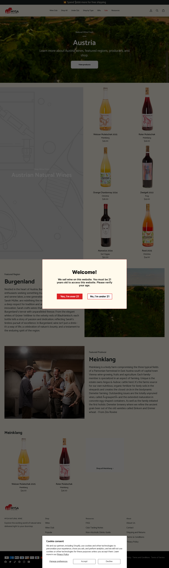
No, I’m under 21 (99, 296)
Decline (109, 561)
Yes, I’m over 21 (69, 296)
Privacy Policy (63, 554)
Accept (84, 561)
